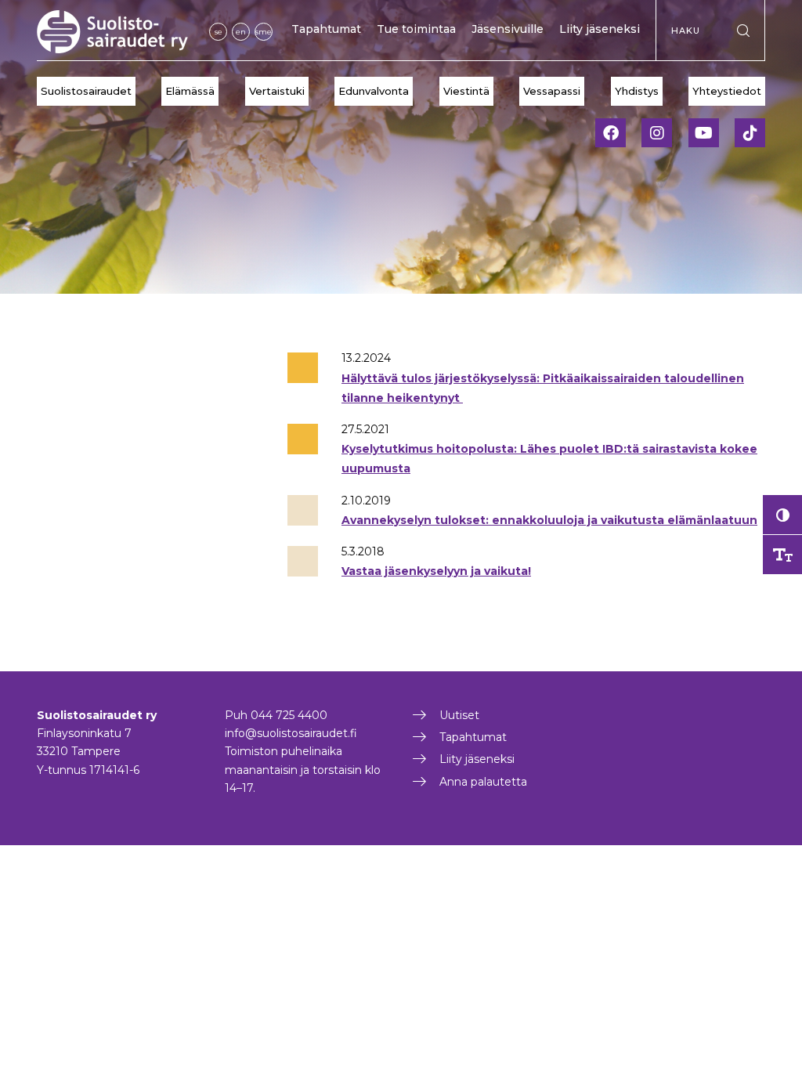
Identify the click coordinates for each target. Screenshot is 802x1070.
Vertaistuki (277, 91)
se (218, 32)
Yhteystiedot (726, 91)
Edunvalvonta (373, 91)
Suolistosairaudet (86, 91)
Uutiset (459, 715)
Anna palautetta (483, 782)
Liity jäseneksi (599, 29)
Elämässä (190, 91)
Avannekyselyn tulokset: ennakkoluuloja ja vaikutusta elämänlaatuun (549, 520)
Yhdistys (637, 91)
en (241, 32)
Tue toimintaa (416, 29)
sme (263, 32)
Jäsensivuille (507, 29)
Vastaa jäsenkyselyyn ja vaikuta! (436, 571)
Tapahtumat (326, 29)
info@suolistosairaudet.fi (291, 733)
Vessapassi (551, 91)
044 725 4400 (289, 715)
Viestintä (466, 91)
